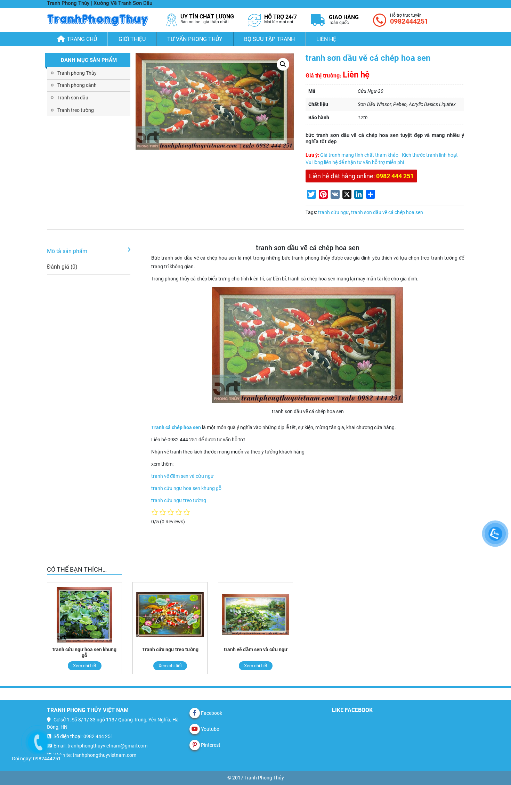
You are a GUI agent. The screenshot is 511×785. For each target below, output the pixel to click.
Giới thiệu (132, 39)
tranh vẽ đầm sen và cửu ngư (182, 476)
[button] (283, 64)
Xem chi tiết (84, 665)
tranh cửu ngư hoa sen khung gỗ (186, 488)
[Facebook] (194, 713)
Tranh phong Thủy (77, 73)
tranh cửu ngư (333, 212)
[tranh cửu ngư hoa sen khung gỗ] (84, 614)
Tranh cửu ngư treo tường (170, 649)
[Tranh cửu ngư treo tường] (170, 614)
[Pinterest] (194, 745)
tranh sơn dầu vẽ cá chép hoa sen (387, 212)
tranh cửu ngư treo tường (178, 500)
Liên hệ (326, 39)
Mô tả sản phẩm (67, 251)
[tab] (88, 251)
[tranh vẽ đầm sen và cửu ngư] (255, 614)
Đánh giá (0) (62, 266)
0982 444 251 (395, 176)
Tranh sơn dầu (72, 97)
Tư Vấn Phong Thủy (194, 39)
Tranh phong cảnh (77, 85)
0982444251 (409, 21)
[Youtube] (194, 729)
